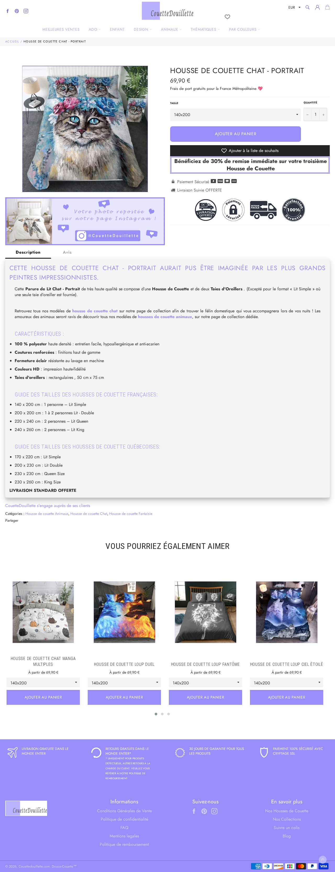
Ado (93, 29)
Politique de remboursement (124, 844)
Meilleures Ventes (61, 29)
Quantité (310, 103)
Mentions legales (124, 836)
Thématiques (204, 29)
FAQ (124, 828)
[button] (156, 714)
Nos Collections (287, 819)
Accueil (12, 41)
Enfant (117, 29)
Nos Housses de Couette (286, 811)
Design (141, 29)
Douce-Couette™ (64, 866)
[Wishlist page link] (227, 16)
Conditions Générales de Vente (124, 811)
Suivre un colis (286, 828)
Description (28, 252)
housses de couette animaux (165, 317)
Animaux (170, 29)
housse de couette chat (95, 311)
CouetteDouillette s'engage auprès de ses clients (47, 506)
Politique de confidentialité (124, 819)
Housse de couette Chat (88, 513)
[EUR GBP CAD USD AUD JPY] (293, 8)
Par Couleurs (243, 29)
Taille (174, 103)
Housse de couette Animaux (46, 513)
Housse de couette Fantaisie (130, 513)
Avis (67, 252)
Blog (287, 836)
